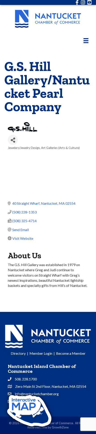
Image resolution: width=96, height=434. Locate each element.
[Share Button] (13, 140)
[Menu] (86, 40)
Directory (18, 353)
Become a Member (71, 353)
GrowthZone (60, 427)
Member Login (40, 353)
